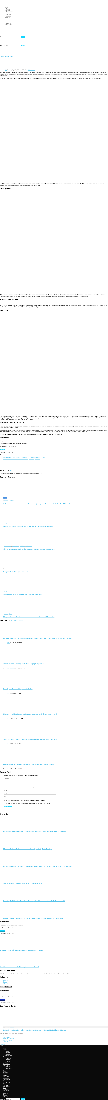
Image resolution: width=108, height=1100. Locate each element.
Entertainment (7, 546)
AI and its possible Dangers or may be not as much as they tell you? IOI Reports (29, 764)
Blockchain (6, 21)
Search (23, 37)
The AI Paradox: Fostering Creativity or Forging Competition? (23, 664)
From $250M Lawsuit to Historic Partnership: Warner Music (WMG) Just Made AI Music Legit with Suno (37, 638)
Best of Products (7, 1082)
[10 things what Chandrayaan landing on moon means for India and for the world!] (55, 703)
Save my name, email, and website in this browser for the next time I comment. (25, 800)
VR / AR (8, 14)
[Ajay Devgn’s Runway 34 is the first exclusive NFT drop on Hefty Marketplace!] (55, 537)
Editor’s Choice (7, 1090)
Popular (5, 498)
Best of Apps (6, 1086)
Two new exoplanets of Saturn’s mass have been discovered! (22, 594)
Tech (4, 13)
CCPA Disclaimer (7, 1040)
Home (4, 4)
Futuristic (8, 16)
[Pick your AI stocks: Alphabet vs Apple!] (55, 559)
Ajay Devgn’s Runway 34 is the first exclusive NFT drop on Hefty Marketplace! (29, 549)
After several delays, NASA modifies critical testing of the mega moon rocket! (28, 526)
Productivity (6, 1076)
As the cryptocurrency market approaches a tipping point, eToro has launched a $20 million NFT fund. (36, 504)
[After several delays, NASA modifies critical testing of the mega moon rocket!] (55, 514)
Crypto (6, 500)
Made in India (15, 546)
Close (1, 1045)
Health (8, 10)
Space (7, 7)
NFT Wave (29, 546)
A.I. (7, 19)
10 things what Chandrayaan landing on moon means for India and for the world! (30, 714)
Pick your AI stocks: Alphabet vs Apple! (16, 572)
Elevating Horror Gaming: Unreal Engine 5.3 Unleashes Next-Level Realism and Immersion (33, 918)
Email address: (4, 446)
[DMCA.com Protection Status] (6, 987)
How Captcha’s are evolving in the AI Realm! (17, 689)
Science (5, 6)
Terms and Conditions (8, 1038)
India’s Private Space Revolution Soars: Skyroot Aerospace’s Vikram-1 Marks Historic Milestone (34, 831)
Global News (6, 20)
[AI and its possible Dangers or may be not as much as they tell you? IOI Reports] (55, 754)
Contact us (5, 1041)
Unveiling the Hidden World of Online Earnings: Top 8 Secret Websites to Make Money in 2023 (34, 901)
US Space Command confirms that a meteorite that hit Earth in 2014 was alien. (28, 617)
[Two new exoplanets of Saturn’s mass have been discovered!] (55, 582)
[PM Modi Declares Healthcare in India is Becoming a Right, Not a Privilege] (55, 840)
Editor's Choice (17, 620)
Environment (9, 11)
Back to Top (3, 1044)
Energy (8, 9)
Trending (5, 1072)
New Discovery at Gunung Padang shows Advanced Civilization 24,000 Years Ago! (30, 739)
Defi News (9, 24)
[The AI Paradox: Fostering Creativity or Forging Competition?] (55, 653)
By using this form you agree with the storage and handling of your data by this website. (28, 803)
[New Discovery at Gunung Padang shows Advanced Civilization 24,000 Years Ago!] (55, 728)
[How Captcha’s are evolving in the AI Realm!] (55, 678)
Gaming (8, 17)
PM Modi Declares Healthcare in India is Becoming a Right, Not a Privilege (27, 849)
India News (6, 1089)
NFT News (9, 23)
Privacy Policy (6, 1037)
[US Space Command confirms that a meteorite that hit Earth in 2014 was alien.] (55, 605)
